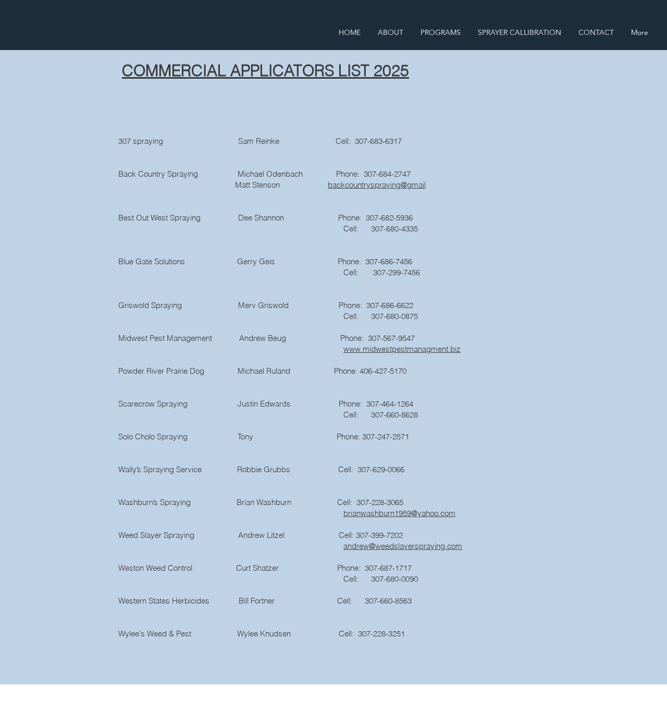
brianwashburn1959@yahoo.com (399, 513)
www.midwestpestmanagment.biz (402, 349)
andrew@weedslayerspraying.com (402, 546)
